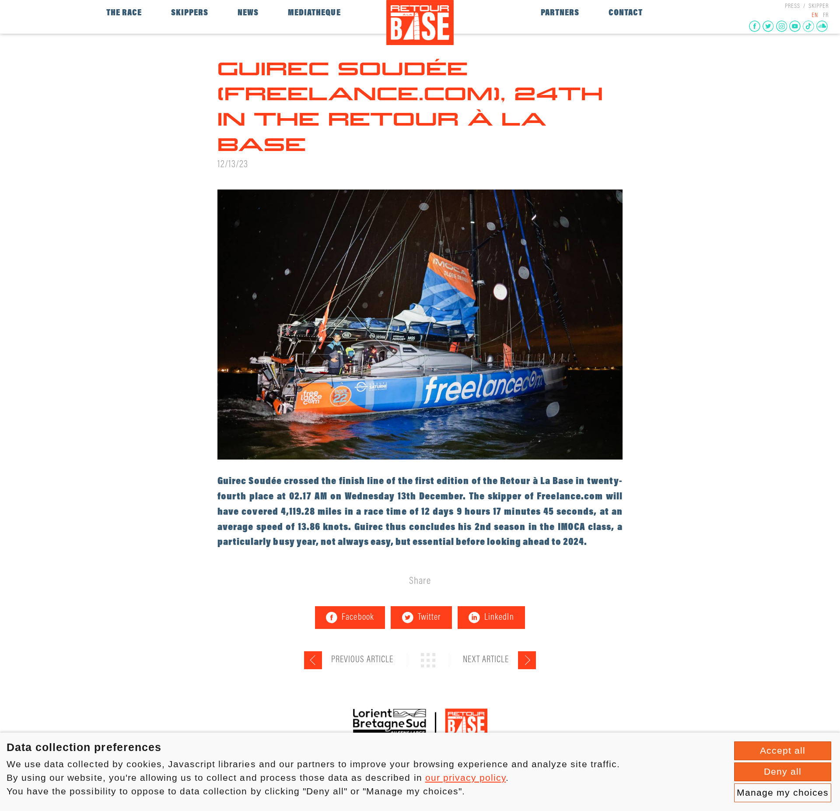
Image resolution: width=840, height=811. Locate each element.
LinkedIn (499, 617)
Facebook (358, 617)
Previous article (362, 660)
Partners (560, 13)
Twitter (429, 617)
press (792, 7)
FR (826, 16)
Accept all (782, 750)
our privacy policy (465, 777)
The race (124, 13)
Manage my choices (783, 792)
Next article (486, 660)
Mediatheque (314, 13)
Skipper (818, 7)
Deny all (783, 771)
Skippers (189, 13)
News (248, 13)
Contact (626, 13)
